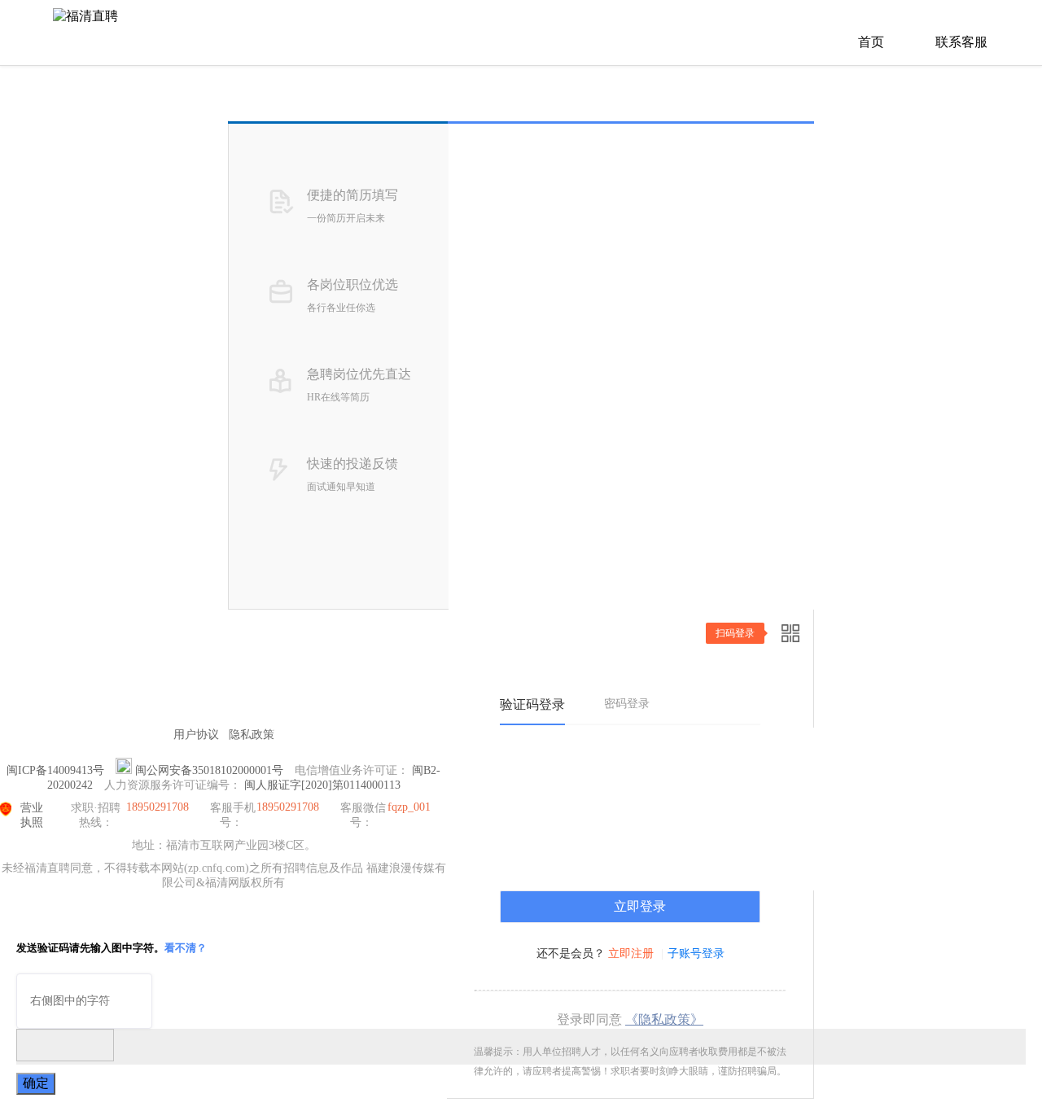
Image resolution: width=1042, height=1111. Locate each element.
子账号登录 (696, 953)
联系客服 (961, 42)
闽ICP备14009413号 (55, 770)
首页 (871, 42)
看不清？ (185, 948)
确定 (36, 1083)
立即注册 (631, 953)
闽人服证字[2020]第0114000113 (322, 785)
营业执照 (31, 815)
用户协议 (196, 734)
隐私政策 (251, 734)
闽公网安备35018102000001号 (209, 770)
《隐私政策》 (664, 1019)
